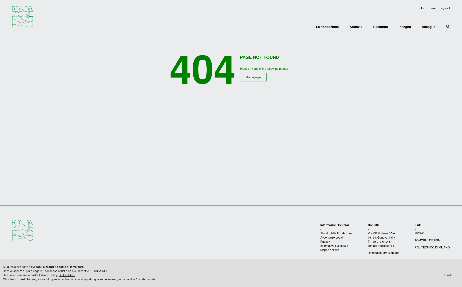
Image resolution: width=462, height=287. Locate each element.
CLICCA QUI (98, 271)
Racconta (380, 26)
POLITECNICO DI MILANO (432, 247)
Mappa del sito (329, 250)
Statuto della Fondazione (336, 233)
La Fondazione (327, 26)
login (433, 8)
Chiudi (447, 275)
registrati (445, 8)
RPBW (419, 233)
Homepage (253, 77)
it (421, 8)
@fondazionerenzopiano (383, 253)
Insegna (405, 26)
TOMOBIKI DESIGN (427, 240)
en (424, 8)
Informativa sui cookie (334, 246)
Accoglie (428, 26)
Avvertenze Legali (331, 237)
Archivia (356, 26)
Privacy (325, 241)
